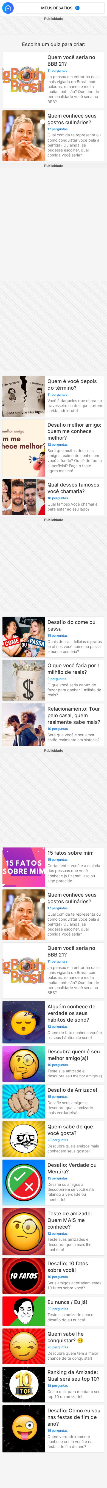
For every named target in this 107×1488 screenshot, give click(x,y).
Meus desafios (59, 8)
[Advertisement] (53, 224)
